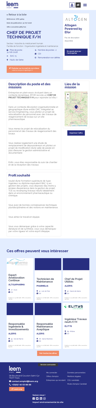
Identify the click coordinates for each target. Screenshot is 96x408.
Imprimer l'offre (76, 133)
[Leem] (12, 5)
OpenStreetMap (82, 125)
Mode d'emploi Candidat (77, 384)
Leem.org (18, 389)
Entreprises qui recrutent (55, 380)
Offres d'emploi (52, 376)
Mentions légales (74, 376)
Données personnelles (76, 373)
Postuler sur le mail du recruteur (25, 69)
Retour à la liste (18, 14)
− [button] (68, 98)
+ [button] (68, 94)
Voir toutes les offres (48, 353)
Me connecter (51, 373)
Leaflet (74, 125)
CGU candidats (73, 380)
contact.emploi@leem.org (25, 381)
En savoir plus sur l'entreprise (74, 52)
